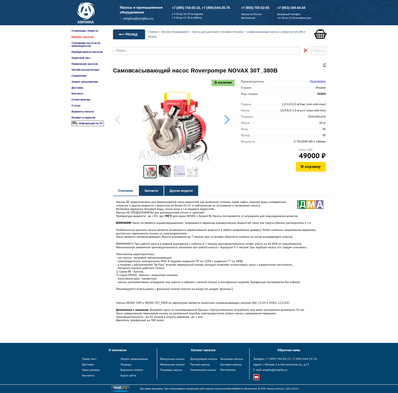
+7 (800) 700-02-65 (255, 8)
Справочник (79, 75)
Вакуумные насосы (172, 359)
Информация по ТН (91, 123)
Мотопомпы (227, 370)
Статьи (76, 105)
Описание (125, 190)
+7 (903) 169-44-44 (291, 8)
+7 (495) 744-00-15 (278, 359)
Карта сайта (128, 375)
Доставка (77, 87)
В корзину (311, 166)
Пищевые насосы (171, 370)
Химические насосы (203, 370)
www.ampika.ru (234, 388)
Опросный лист (81, 58)
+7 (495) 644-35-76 (216, 8)
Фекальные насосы (172, 364)
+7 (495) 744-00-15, (187, 8)
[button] (226, 119)
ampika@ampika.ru (138, 18)
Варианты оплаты (83, 111)
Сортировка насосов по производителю (86, 44)
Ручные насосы (200, 364)
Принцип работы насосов (87, 52)
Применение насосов (85, 64)
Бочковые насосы (231, 359)
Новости (93, 30)
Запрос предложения (85, 81)
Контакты (77, 93)
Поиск (318, 50)
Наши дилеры (91, 370)
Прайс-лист (89, 359)
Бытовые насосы (230, 364)
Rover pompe (318, 81)
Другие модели (181, 190)
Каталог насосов (82, 37)
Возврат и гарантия (83, 117)
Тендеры (125, 364)
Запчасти (151, 190)
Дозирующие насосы (203, 359)
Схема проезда (81, 99)
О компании (79, 30)
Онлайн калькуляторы (85, 69)
